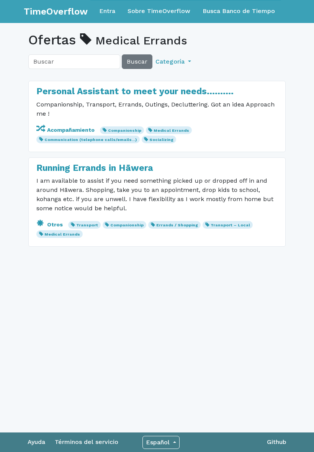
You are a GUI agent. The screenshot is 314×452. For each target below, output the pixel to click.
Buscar (137, 61)
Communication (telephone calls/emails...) (90, 139)
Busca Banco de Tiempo (239, 11)
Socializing (161, 139)
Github (276, 441)
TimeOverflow (56, 11)
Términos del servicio (86, 441)
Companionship (124, 130)
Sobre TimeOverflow (159, 11)
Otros (55, 224)
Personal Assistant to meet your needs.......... (135, 91)
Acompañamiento (71, 130)
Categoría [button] (170, 61)
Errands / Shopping (177, 225)
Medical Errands (171, 130)
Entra (107, 11)
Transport (87, 225)
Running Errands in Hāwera (94, 168)
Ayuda (36, 441)
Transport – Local (230, 225)
